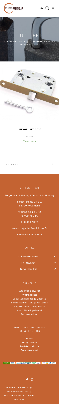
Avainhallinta (29, 294)
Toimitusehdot (29, 350)
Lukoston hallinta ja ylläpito (29, 298)
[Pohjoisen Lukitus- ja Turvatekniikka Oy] (15, 8)
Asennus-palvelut (29, 290)
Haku (53, 164)
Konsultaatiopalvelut (29, 310)
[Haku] (47, 8)
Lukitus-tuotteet (28, 256)
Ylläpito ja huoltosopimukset (29, 306)
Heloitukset (28, 262)
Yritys (29, 338)
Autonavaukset (30, 314)
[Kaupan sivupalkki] (42, 8)
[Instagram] (32, 379)
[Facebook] (27, 379)
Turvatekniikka (28, 268)
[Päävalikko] (53, 8)
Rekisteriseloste (29, 346)
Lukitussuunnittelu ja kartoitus (29, 302)
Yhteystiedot (29, 342)
